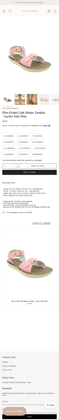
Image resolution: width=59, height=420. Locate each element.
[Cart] (55, 11)
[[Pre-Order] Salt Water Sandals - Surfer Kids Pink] (29, 262)
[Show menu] (4, 11)
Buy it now (30, 172)
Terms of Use (7, 370)
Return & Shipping (9, 366)
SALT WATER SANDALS (10, 108)
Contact (5, 362)
